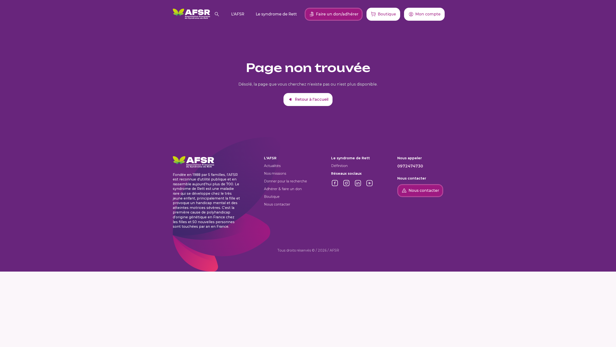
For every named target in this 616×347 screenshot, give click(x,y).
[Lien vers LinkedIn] (358, 185)
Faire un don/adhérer (337, 14)
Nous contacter (277, 204)
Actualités (272, 166)
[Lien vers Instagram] (346, 185)
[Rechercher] (217, 14)
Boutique (272, 197)
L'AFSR (237, 14)
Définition (339, 166)
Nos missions (275, 173)
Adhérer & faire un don (283, 189)
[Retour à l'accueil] (191, 14)
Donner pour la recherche (285, 181)
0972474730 (410, 166)
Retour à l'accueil (311, 99)
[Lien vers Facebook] (335, 185)
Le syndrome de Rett (276, 14)
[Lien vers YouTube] (369, 185)
